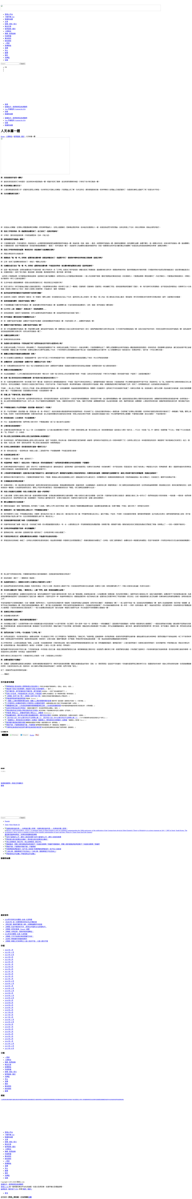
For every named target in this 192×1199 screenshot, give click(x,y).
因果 (22, 1099)
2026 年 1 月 (9, 950)
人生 (2, 1099)
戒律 (66, 1099)
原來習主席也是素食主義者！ (38, 839)
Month (15, 824)
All (19, 824)
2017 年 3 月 (9, 1017)
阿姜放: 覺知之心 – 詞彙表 (34, 713)
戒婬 (61, 1099)
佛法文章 (8, 26)
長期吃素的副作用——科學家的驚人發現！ (52, 828)
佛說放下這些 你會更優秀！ (36, 689)
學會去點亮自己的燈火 (30, 710)
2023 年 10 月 (9, 955)
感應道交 (54, 1099)
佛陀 (8, 1099)
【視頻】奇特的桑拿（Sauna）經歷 (17, 929)
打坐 (68, 1099)
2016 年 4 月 (9, 1034)
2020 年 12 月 (9, 981)
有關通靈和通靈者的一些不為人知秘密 (47, 849)
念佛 (44, 1099)
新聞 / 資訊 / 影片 (11, 24)
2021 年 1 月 (9, 979)
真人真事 (83, 1099)
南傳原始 (8, 45)
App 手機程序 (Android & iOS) (15, 109)
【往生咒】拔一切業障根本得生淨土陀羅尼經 (21, 922)
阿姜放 (112, 1099)
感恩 (49, 1099)
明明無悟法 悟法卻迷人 (31, 686)
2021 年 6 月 (9, 974)
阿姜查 (118, 1099)
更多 (6, 1193)
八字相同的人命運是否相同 (35, 703)
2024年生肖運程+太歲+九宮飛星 (16, 934)
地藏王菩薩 (27, 1099)
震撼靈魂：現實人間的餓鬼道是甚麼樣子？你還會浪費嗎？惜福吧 (76, 844)
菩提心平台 (9, 14)
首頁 (6, 104)
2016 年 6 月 (9, 1029)
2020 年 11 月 (9, 983)
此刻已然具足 (21, 708)
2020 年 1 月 (9, 986)
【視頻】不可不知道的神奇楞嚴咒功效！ (19, 936)
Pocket (32, 735)
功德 (16, 1099)
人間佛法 (8, 31)
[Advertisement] (96, 87)
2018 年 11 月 (9, 995)
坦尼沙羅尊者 (36, 1099)
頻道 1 (25, 1189)
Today (7, 824)
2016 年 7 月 (9, 1027)
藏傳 (6, 53)
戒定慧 (63, 1099)
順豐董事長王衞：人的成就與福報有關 (47, 705)
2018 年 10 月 (9, 998)
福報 (86, 1099)
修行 (12, 1099)
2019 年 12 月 (9, 988)
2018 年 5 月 (9, 1007)
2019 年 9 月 (9, 993)
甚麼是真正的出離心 (28, 854)
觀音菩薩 (101, 1099)
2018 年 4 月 (9, 1010)
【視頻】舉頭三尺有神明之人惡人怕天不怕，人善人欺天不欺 (26, 941)
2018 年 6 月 (9, 1005)
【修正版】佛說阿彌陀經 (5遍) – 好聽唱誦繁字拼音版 (23, 924)
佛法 (6, 1099)
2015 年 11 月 (9, 1046)
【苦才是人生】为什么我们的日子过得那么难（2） (60, 717)
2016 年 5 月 (9, 1032)
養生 (123, 1099)
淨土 (6, 50)
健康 (14, 1099)
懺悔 (59, 1099)
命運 (20, 1099)
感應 (51, 1099)
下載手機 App (9, 17)
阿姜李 (115, 1099)
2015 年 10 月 (9, 1048)
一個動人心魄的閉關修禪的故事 (40, 701)
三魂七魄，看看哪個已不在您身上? (44, 851)
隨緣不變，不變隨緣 (28, 725)
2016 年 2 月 (9, 1039)
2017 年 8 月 (9, 1012)
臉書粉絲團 (9, 19)
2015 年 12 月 (9, 1044)
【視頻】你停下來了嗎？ (33, 696)
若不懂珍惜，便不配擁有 (33, 691)
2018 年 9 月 (9, 1000)
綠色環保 (8, 41)
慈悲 (57, 1099)
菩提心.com (5, 1187)
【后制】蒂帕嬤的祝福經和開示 (16, 939)
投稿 (6, 60)
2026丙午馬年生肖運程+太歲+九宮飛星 (18, 919)
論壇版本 (4, 1189)
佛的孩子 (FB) (13, 1189)
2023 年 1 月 (9, 964)
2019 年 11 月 (9, 991)
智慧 (76, 1099)
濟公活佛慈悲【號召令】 (33, 842)
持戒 (70, 1099)
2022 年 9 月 (9, 967)
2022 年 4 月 (9, 969)
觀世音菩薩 (96, 1099)
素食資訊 (8, 38)
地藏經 (31, 1099)
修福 (10, 1099)
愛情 (47, 1099)
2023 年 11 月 (9, 952)
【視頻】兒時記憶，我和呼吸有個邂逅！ (19, 931)
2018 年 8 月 (9, 1003)
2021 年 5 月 (9, 976)
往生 (42, 1099)
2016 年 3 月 (9, 1036)
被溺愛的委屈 (21, 722)
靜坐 (121, 1099)
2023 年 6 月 (9, 959)
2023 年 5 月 (9, 962)
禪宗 (6, 55)
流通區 (7, 57)
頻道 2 (30, 1189)
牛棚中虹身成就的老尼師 (33, 727)
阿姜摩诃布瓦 (108, 1099)
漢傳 (6, 48)
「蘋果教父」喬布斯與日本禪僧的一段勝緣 (52, 720)
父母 (80, 1099)
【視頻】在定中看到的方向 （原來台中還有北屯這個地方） (26, 927)
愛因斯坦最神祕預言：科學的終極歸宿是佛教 (21, 834)
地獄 (24, 1099)
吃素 (18, 1099)
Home (3, 136)
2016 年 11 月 (9, 1020)
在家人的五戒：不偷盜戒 (33, 693)
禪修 (89, 1099)
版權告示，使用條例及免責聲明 (16, 107)
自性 (93, 1099)
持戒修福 (8, 36)
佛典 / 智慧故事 (10, 33)
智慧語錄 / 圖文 (10, 29)
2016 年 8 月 (9, 1024)
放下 (72, 1099)
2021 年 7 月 (9, 971)
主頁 (6, 21)
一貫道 (7, 43)
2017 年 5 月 (9, 1015)
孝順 (40, 1099)
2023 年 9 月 (9, 957)
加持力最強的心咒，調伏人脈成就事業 (47, 837)
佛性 (4, 1099)
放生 (74, 1099)
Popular (7, 821)
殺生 (78, 1099)
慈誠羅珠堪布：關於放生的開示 (40, 715)
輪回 (104, 1099)
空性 (91, 1099)
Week (11, 824)
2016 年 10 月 (9, 1022)
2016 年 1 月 (9, 1041)
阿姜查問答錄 (21, 698)
